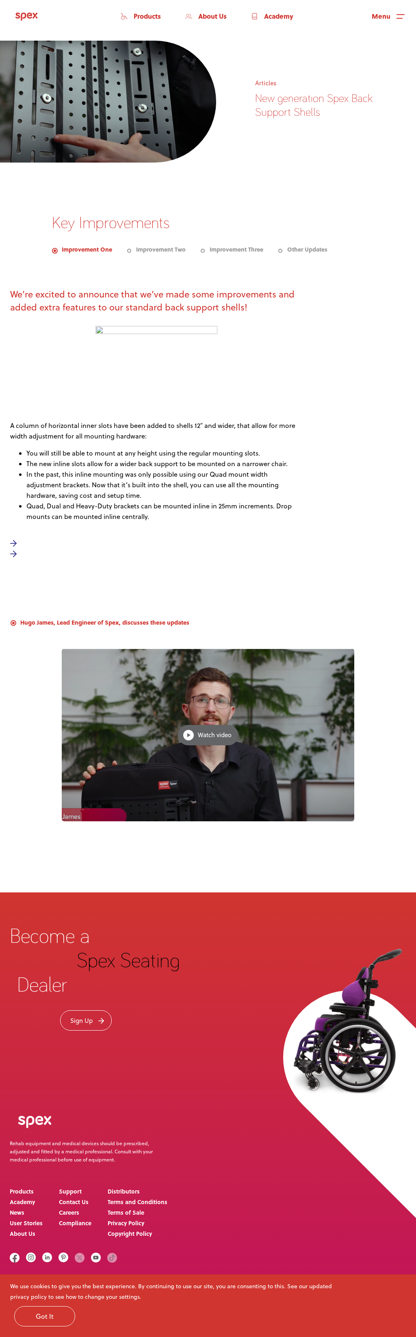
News (17, 1212)
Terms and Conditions (137, 1202)
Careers (69, 1212)
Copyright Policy (130, 1233)
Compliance (75, 1223)
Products (22, 1191)
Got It (45, 1316)
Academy (22, 1202)
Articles (265, 83)
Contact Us (74, 1202)
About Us (22, 1233)
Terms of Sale (126, 1212)
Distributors (124, 1191)
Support (70, 1191)
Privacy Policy (126, 1223)
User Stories (26, 1223)
